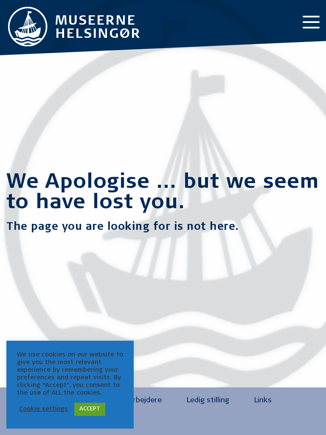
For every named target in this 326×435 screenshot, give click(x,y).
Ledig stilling (208, 400)
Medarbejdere (138, 400)
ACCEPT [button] (89, 409)
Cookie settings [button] (43, 409)
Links (263, 400)
